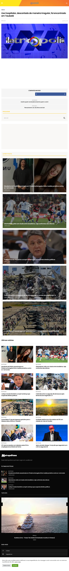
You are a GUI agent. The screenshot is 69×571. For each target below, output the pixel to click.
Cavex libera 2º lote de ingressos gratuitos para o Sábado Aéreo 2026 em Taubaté (31, 331)
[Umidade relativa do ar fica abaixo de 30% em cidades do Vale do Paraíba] (52, 407)
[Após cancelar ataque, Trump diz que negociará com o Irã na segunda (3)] (52, 433)
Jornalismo (7, 190)
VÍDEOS (3, 9)
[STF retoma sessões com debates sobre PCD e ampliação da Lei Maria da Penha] (17, 433)
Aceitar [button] (15, 565)
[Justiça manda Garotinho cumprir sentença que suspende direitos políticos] (34, 247)
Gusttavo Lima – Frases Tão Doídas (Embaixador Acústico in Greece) (34, 538)
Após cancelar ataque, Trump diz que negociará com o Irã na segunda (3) (51, 446)
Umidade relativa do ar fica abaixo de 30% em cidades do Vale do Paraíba (49, 420)
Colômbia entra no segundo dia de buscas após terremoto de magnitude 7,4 (30, 295)
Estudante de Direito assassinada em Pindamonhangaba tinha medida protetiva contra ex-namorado (34, 187)
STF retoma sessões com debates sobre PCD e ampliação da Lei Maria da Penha (15, 446)
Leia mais (18, 562)
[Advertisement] (16, 136)
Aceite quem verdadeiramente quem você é (34, 102)
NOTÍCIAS (3, 364)
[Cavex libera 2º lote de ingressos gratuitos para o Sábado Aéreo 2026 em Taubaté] (34, 318)
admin (34, 540)
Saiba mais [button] (6, 565)
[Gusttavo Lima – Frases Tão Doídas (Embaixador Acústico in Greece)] (34, 515)
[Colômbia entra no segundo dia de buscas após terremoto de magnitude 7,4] (34, 283)
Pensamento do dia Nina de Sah (34, 107)
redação (3, 20)
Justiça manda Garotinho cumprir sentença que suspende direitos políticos (29, 260)
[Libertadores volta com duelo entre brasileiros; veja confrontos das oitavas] (34, 211)
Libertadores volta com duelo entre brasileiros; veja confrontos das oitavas (29, 224)
